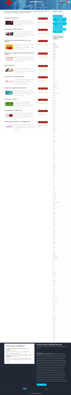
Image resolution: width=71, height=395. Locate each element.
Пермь (54, 356)
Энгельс (44, 379)
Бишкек (52, 356)
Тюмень (55, 360)
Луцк (51, 377)
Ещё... (41, 384)
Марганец (54, 208)
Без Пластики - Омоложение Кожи (14, 76)
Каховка (54, 233)
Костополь (54, 272)
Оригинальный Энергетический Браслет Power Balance (17, 41)
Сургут (43, 370)
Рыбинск (41, 379)
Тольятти (50, 358)
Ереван (41, 356)
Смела (53, 159)
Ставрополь (49, 365)
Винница (65, 363)
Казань (58, 355)
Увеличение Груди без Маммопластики (15, 88)
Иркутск (52, 360)
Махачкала (38, 360)
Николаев (54, 56)
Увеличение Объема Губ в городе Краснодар (16, 348)
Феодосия (54, 153)
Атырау (53, 377)
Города (38, 7)
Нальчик (61, 372)
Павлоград (54, 114)
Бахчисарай (54, 321)
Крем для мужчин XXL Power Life (13, 29)
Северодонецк (54, 116)
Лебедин (54, 282)
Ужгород (54, 120)
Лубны (53, 190)
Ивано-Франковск (55, 93)
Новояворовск (54, 319)
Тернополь (54, 95)
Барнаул (63, 358)
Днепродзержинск (55, 83)
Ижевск (41, 360)
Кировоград (54, 85)
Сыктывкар (57, 375)
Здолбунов (54, 325)
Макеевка (38, 365)
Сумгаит (60, 370)
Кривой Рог (54, 54)
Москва (39, 353)
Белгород (58, 365)
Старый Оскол (46, 377)
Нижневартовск (39, 375)
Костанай (49, 377)
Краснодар (52, 358)
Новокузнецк (58, 360)
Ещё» (69, 2)
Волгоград (57, 356)
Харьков (54, 45)
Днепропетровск (63, 355)
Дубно (53, 239)
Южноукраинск (55, 231)
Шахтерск (54, 171)
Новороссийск (55, 370)
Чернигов (54, 75)
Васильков (54, 243)
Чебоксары (42, 363)
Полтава (54, 71)
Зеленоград (38, 377)
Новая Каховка (55, 194)
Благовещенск (47, 379)
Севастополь (55, 365)
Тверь (54, 363)
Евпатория (54, 124)
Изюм (53, 210)
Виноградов (54, 311)
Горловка (54, 73)
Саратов (40, 358)
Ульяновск (46, 360)
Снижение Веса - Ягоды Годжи (13, 110)
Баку (55, 353)
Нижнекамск (64, 375)
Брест (44, 370)
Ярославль (43, 360)
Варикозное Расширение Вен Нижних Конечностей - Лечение (19, 53)
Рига (55, 358)
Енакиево (54, 126)
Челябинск (38, 356)
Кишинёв (47, 358)
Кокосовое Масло (9, 65)
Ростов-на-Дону (44, 356)
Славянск (54, 118)
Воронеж (38, 358)
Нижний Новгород (49, 355)
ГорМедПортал (35, 2)
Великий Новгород (61, 377)
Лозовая (54, 192)
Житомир (54, 81)
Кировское (54, 284)
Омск (60, 355)
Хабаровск (49, 360)
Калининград (49, 363)
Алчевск (54, 122)
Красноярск (60, 356)
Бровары (54, 155)
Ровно (53, 91)
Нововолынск (54, 198)
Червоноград (54, 169)
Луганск (40, 363)
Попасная (54, 323)
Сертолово (45, 363)
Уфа (47, 356)
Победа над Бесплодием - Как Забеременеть (17, 121)
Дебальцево (54, 280)
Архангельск (63, 365)
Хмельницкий (54, 87)
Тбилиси (53, 355)
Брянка (54, 200)
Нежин (53, 161)
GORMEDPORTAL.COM (37, 393)
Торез (53, 149)
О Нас (31, 7)
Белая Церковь (57, 377)
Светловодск (54, 196)
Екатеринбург (43, 355)
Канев (53, 309)
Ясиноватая (54, 247)
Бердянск (54, 112)
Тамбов (62, 370)
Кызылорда (51, 375)
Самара (56, 355)
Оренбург (61, 360)
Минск (57, 353)
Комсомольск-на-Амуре (52, 372)
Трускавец (54, 266)
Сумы (53, 79)
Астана (43, 358)
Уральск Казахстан (46, 372)
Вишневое (54, 274)
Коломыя (54, 188)
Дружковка (54, 167)
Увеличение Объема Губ (11, 18)
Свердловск (54, 157)
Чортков (54, 288)
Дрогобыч (54, 163)
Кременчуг (54, 97)
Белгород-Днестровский (56, 202)
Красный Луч (54, 130)
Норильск (54, 379)
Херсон (52, 365)
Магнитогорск (59, 363)
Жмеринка (54, 235)
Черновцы (54, 89)
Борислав (54, 241)
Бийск (40, 377)
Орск (58, 370)
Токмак (54, 227)
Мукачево (54, 151)
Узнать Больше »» (22, 25)
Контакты (46, 7)
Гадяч (53, 313)
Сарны (53, 278)
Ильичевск (54, 204)
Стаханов (54, 132)
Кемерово (64, 360)
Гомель (37, 363)
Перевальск (54, 315)
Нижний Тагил (41, 365)
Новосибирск (39, 355)
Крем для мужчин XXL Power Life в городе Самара (16, 354)
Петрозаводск (64, 372)
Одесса (54, 48)
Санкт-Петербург (47, 353)
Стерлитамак (57, 372)
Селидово (54, 305)
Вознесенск (54, 229)
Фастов (53, 206)
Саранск (61, 365)
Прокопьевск (38, 379)
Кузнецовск (54, 237)
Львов (54, 52)
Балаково (59, 379)
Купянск (54, 286)
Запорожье (54, 50)
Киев (54, 43)
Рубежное (54, 165)
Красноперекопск (55, 276)
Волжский (49, 370)
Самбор (54, 245)
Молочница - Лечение (10, 99)
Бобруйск (43, 377)
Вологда (52, 370)
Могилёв (47, 365)
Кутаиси (57, 379)
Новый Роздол (54, 307)
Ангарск (44, 375)
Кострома (43, 372)
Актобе (44, 365)
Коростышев (54, 317)
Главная (25, 7)
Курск (56, 363)
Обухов (53, 268)
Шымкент (60, 358)
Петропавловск (51, 379)
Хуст (53, 270)
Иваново (62, 363)
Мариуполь (54, 58)
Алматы (62, 353)
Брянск (52, 363)
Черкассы (54, 77)
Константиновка (55, 128)
